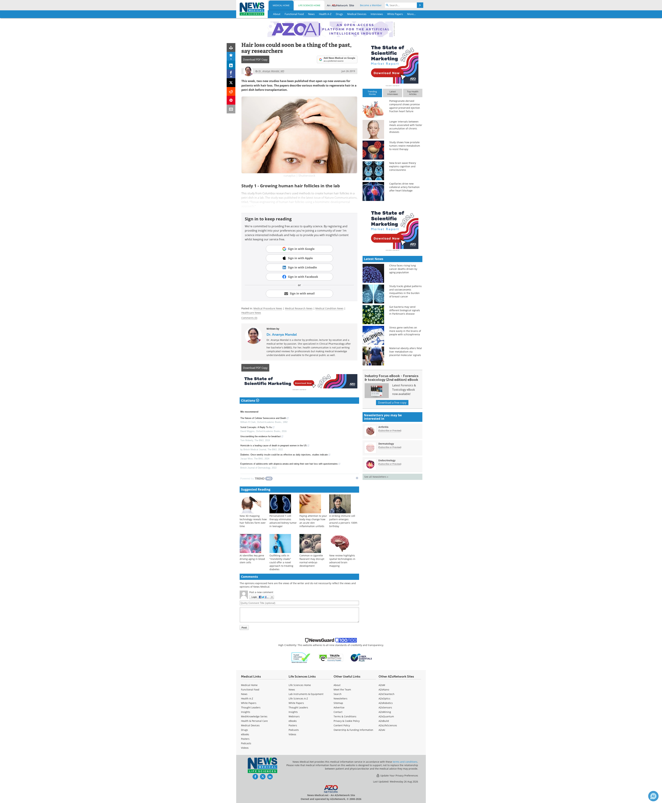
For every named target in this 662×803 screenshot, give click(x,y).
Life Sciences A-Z (298, 698)
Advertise (339, 707)
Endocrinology (386, 460)
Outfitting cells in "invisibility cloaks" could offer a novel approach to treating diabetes (281, 562)
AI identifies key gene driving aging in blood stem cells (252, 559)
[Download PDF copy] (231, 47)
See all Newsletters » (376, 476)
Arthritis (383, 427)
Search (338, 694)
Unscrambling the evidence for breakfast (260, 436)
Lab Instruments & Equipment (306, 694)
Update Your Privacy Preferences (399, 775)
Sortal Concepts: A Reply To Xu (256, 427)
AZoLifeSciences (388, 725)
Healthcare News (251, 312)
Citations (248, 400)
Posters (245, 738)
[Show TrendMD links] (357, 478)
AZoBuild (384, 721)
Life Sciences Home (309, 5)
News (244, 694)
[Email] (231, 109)
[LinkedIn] (231, 65)
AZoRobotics (386, 703)
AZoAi (382, 729)
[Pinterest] (231, 100)
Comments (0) (249, 317)
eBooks (245, 734)
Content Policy (342, 725)
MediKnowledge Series (254, 716)
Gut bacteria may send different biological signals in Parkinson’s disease (404, 310)
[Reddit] (231, 91)
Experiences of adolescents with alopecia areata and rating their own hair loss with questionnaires (289, 464)
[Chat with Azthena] (653, 796)
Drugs (244, 729)
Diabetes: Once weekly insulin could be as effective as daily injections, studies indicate (284, 454)
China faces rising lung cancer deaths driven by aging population (403, 269)
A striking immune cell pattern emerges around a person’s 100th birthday (343, 521)
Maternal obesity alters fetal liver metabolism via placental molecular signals (405, 352)
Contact (338, 712)
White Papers (248, 703)
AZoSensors (385, 707)
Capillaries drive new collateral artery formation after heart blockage (404, 187)
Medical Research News (299, 308)
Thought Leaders (250, 707)
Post (244, 627)
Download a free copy (392, 402)
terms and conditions (405, 761)
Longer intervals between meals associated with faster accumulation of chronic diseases (405, 127)
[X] (231, 82)
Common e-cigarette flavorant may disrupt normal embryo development (311, 560)
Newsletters (340, 698)
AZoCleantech (386, 694)
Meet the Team (342, 689)
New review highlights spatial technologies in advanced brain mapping (342, 560)
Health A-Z (247, 698)
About (337, 685)
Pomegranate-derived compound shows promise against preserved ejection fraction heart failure (404, 106)
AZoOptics (384, 698)
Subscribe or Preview (389, 430)
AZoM (382, 685)
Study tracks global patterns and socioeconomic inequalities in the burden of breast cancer (405, 291)
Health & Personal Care (254, 721)
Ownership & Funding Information (353, 729)
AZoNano (384, 689)
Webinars (294, 716)
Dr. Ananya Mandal (282, 334)
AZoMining (385, 712)
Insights (245, 712)
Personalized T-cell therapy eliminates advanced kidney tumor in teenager (283, 521)
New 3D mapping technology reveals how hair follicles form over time (253, 521)
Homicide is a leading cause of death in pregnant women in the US (273, 445)
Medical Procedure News (267, 308)
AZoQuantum (386, 716)
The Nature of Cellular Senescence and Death (263, 418)
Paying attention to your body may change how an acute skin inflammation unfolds (313, 521)
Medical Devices (250, 725)
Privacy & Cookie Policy (347, 721)
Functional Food (250, 689)
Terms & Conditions (345, 716)
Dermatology (386, 443)
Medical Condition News (329, 308)
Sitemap (338, 703)
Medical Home (281, 5)
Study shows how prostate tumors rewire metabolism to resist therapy (404, 146)
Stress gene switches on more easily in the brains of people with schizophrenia (405, 331)
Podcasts (246, 743)
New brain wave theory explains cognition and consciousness (402, 166)
